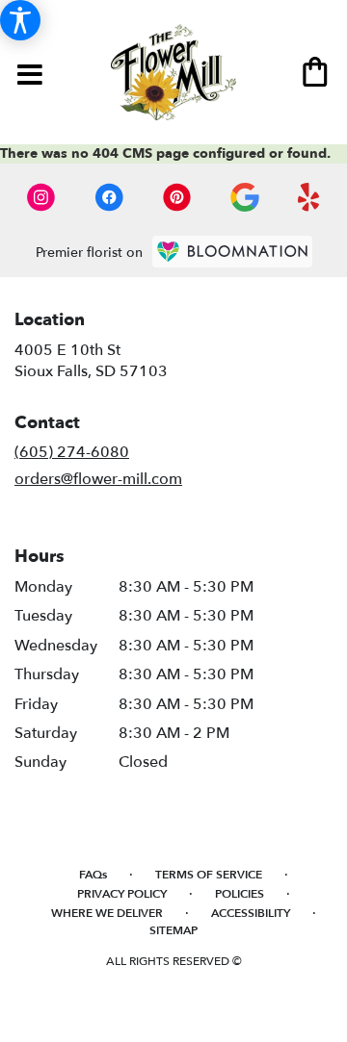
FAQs (93, 874)
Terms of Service (208, 874)
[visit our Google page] (245, 197)
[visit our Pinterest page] (177, 197)
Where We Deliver (107, 913)
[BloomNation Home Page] (232, 251)
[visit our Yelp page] (309, 197)
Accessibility (250, 913)
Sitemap (173, 930)
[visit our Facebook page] (109, 197)
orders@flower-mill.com (98, 479)
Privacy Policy (122, 894)
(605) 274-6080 (71, 452)
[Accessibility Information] (20, 20)
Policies (239, 894)
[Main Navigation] (29, 76)
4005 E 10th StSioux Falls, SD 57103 (91, 361)
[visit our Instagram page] (41, 197)
